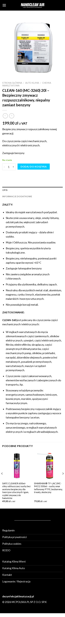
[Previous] (2, 479)
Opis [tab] (4, 190)
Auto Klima (32, 82)
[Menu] (4, 5)
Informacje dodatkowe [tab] (17, 196)
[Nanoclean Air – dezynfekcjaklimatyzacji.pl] (32, 5)
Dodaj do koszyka (34, 166)
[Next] (62, 479)
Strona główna (12, 82)
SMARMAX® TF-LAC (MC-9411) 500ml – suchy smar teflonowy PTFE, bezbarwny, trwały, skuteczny (48, 487)
